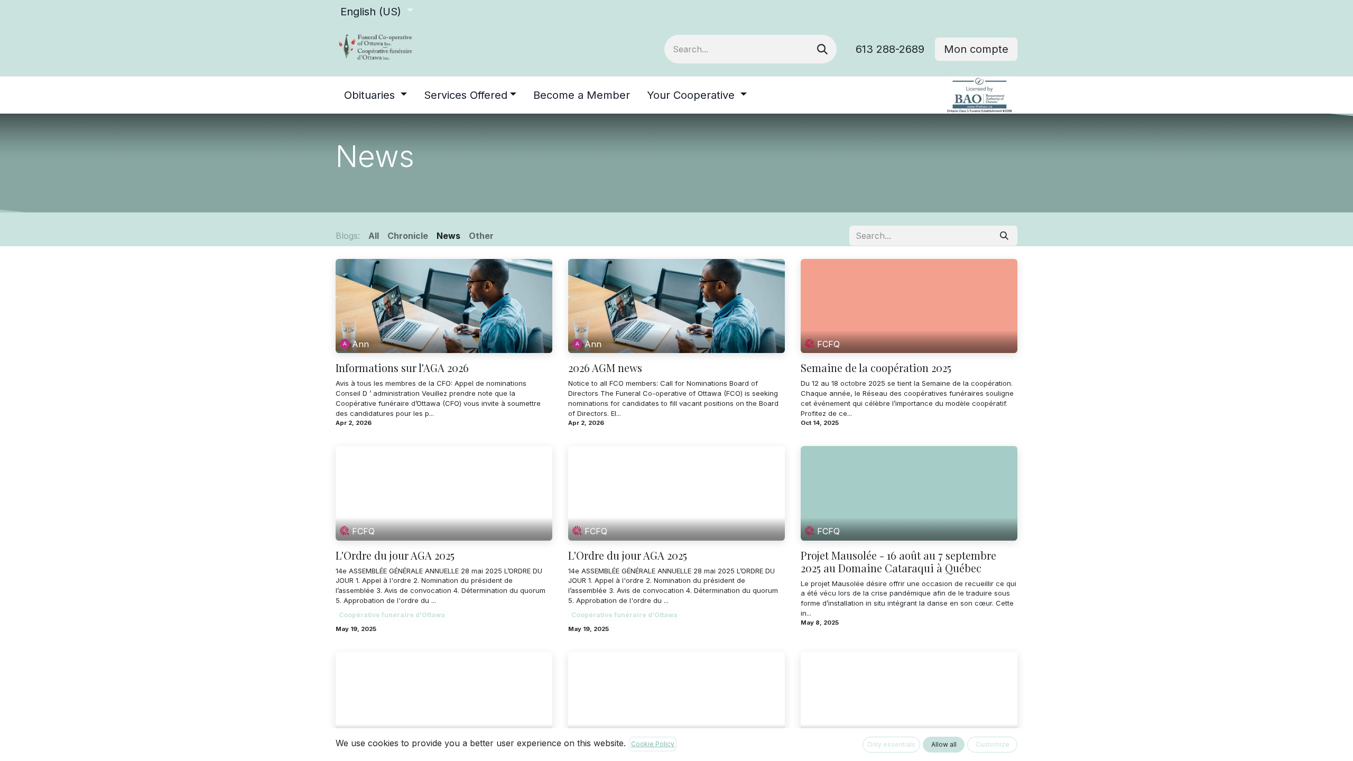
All (373, 235)
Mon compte (976, 49)
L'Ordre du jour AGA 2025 (395, 555)
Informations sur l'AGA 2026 (402, 367)
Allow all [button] (944, 744)
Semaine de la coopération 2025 (876, 367)
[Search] (822, 49)
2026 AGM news (605, 367)
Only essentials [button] (891, 744)
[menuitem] (375, 95)
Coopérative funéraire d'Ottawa (392, 615)
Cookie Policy (652, 744)
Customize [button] (992, 744)
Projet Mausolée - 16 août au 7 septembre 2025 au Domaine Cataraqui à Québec (898, 561)
